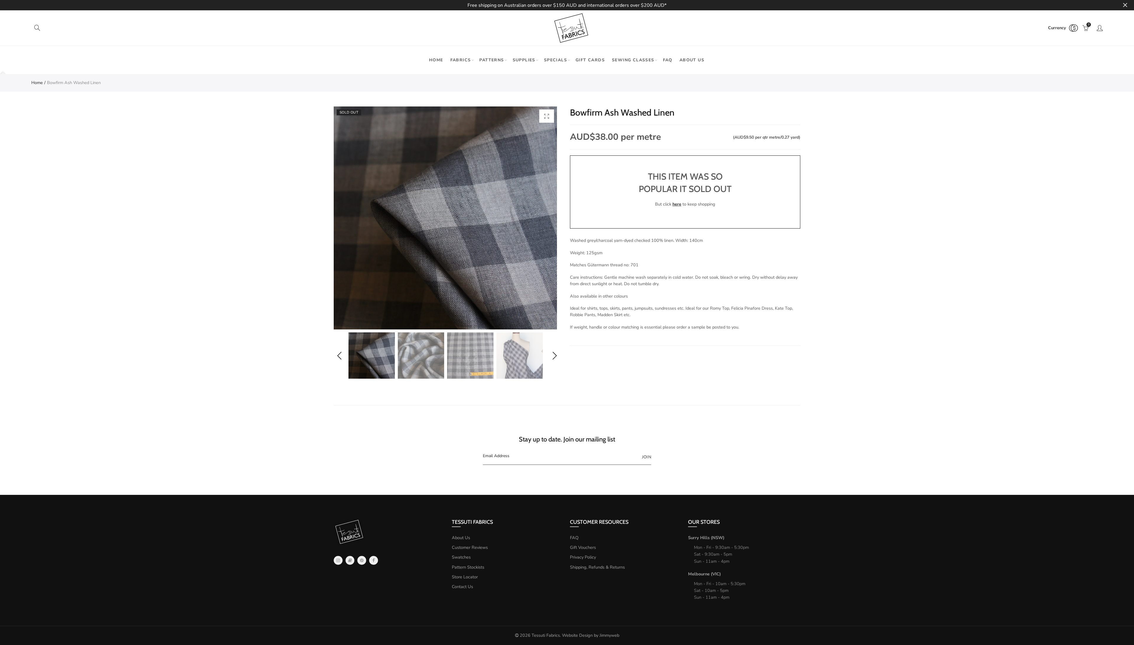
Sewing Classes (633, 60)
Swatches (461, 557)
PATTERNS (491, 60)
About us (692, 60)
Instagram (338, 560)
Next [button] (554, 356)
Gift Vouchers (583, 547)
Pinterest (361, 560)
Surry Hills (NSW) (706, 538)
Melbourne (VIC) (704, 574)
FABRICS (460, 60)
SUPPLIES (524, 60)
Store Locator (465, 577)
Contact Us (462, 587)
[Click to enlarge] (546, 116)
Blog (350, 560)
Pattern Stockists (468, 567)
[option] (445, 217)
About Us (461, 538)
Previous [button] (339, 356)
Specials (555, 60)
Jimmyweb (609, 635)
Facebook (373, 560)
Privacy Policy (583, 557)
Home (436, 60)
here (676, 204)
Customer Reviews (470, 547)
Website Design (577, 635)
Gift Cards (590, 60)
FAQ (667, 60)
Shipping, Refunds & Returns (597, 567)
